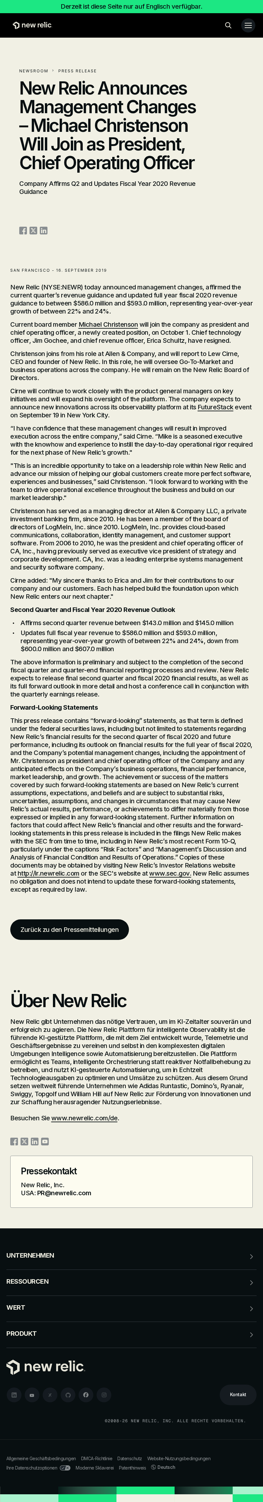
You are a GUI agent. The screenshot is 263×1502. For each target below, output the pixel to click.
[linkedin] (14, 1395)
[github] (68, 1395)
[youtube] (32, 1395)
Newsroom (33, 70)
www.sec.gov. (170, 873)
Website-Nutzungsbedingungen (179, 1458)
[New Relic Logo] (30, 25)
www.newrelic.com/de (84, 1118)
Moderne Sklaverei (95, 1467)
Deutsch (166, 1467)
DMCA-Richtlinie (97, 1458)
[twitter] (50, 1395)
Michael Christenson (108, 324)
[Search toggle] (228, 25)
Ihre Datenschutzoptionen (31, 1467)
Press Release (77, 70)
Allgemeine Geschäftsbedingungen (41, 1458)
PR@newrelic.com (64, 1193)
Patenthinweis (132, 1467)
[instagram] (104, 1395)
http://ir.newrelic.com (49, 873)
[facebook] (86, 1395)
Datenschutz (129, 1458)
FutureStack (215, 407)
